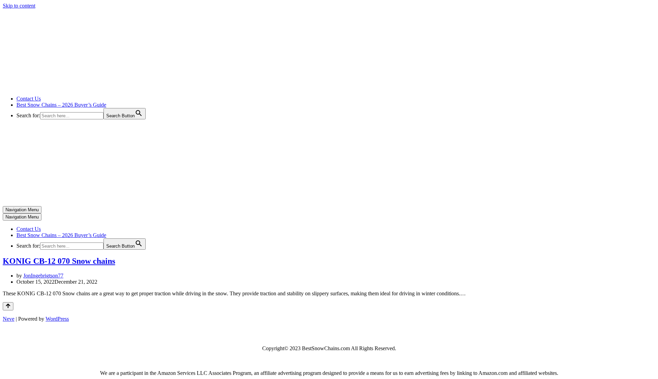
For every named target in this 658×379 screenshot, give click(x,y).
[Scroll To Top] (8, 306)
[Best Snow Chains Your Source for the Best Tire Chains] (72, 87)
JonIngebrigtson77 (43, 276)
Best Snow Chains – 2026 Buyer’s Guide (61, 105)
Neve (8, 319)
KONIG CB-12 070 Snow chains (59, 261)
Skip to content (19, 6)
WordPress (57, 319)
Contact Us (28, 99)
